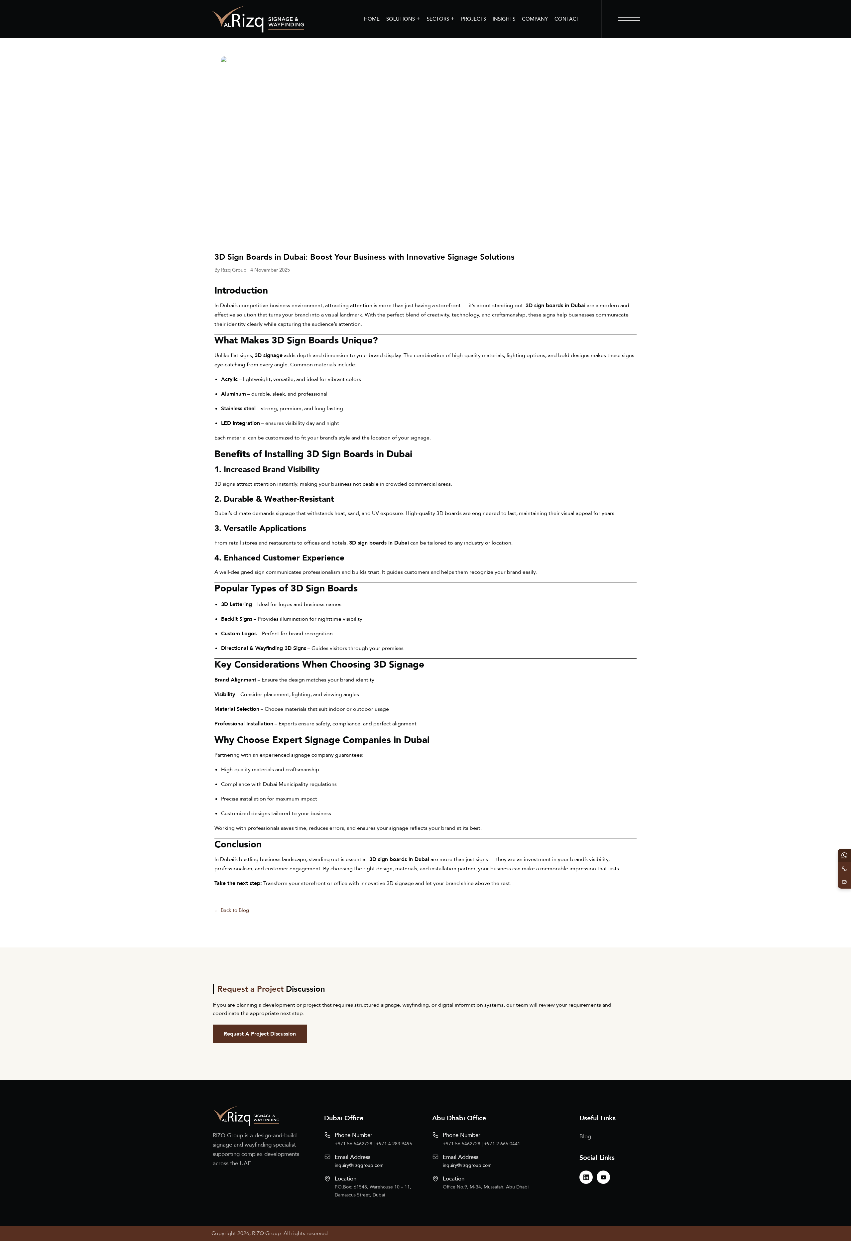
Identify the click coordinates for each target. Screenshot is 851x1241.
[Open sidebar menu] (629, 19)
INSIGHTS (504, 19)
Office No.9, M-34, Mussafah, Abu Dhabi (486, 1187)
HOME (372, 19)
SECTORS (440, 19)
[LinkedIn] (586, 1177)
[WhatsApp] (844, 855)
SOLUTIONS (403, 19)
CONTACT (566, 19)
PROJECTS (473, 19)
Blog (585, 1136)
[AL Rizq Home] (257, 19)
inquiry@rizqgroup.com (359, 1165)
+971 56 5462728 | (355, 1144)
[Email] (844, 882)
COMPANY (535, 19)
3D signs (224, 484)
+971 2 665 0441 (502, 1144)
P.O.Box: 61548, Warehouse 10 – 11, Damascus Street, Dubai (373, 1191)
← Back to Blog (231, 910)
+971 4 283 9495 (394, 1144)
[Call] (844, 868)
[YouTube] (603, 1177)
